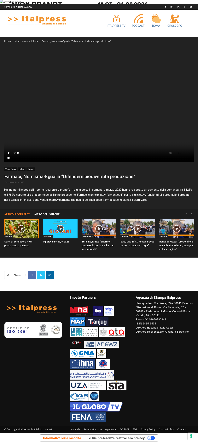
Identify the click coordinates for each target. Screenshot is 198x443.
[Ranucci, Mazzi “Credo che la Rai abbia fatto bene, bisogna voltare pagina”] (176, 228)
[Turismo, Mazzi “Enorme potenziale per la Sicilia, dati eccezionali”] (99, 228)
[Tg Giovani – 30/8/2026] (60, 228)
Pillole (34, 41)
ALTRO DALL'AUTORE (47, 214)
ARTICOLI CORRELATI (17, 214)
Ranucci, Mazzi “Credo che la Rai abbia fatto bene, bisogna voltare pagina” (176, 245)
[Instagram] (172, 6)
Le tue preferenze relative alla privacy (116, 438)
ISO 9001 (124, 429)
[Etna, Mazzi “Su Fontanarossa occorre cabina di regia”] (137, 228)
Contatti (181, 429)
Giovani (47, 237)
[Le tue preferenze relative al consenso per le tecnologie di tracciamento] (191, 436)
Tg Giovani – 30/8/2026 (56, 241)
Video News (21, 41)
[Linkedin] (178, 6)
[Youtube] (191, 6)
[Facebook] (165, 6)
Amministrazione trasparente (100, 429)
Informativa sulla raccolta (62, 438)
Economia (88, 237)
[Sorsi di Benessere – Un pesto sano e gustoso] (21, 228)
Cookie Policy (166, 429)
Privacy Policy (148, 429)
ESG (135, 429)
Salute (30, 169)
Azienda (75, 429)
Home (7, 41)
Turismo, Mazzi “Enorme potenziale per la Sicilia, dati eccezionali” (98, 245)
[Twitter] (184, 6)
